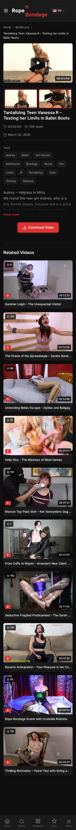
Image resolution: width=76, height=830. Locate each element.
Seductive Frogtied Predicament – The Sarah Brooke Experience (38, 615)
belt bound (43, 155)
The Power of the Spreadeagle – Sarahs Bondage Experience (38, 356)
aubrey (10, 155)
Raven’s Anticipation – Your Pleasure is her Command (38, 667)
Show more (11, 214)
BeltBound (22, 27)
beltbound (12, 163)
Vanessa (27, 181)
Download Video (41, 227)
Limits (10, 172)
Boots (48, 163)
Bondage (32, 163)
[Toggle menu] (5, 10)
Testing (11, 181)
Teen (52, 172)
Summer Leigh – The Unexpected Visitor (33, 304)
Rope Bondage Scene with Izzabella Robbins (36, 719)
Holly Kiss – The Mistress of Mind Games (33, 460)
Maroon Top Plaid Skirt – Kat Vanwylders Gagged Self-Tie (38, 511)
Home (7, 27)
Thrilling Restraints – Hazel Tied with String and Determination (38, 770)
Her (61, 163)
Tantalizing (36, 172)
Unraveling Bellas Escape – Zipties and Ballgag (37, 407)
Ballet (25, 155)
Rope (29, 10)
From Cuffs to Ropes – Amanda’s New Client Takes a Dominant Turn (38, 563)
